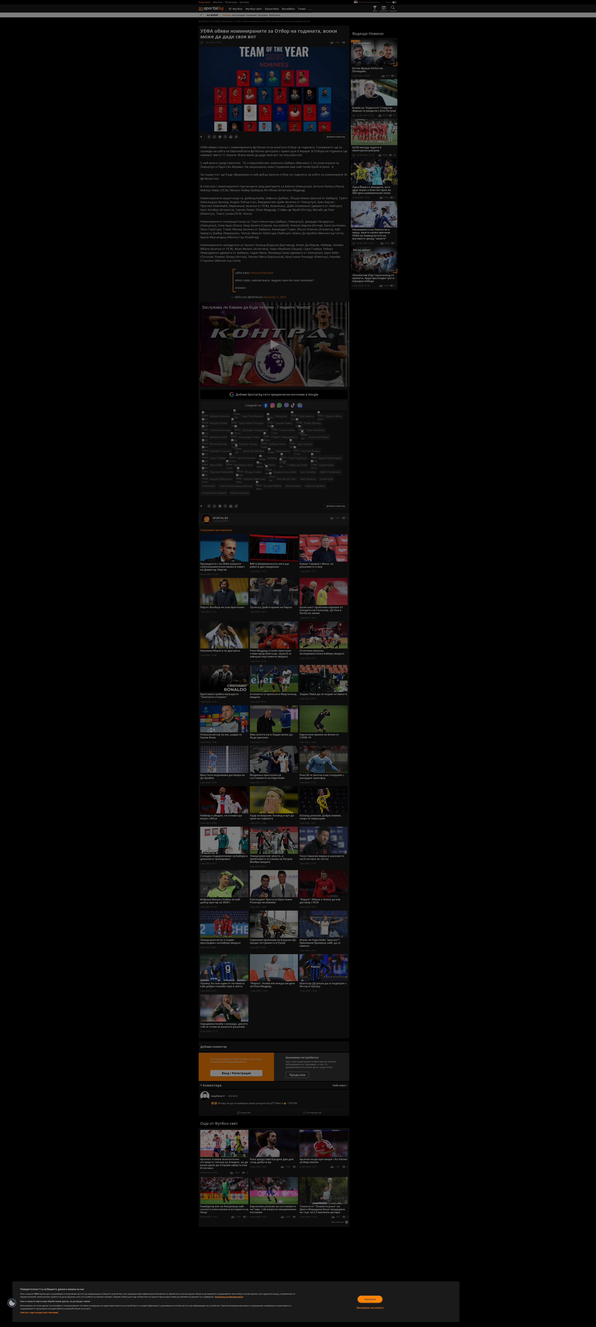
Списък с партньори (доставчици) (39, 1312)
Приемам (370, 1299)
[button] (12, 1303)
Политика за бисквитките (229, 1296)
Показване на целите (370, 1307)
